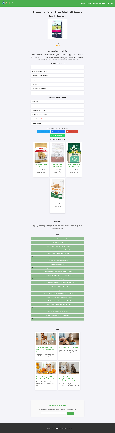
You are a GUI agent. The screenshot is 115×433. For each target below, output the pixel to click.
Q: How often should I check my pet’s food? (58, 279)
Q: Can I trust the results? (58, 242)
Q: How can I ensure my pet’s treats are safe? (59, 304)
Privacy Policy (61, 426)
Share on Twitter (44, 132)
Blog (112, 3)
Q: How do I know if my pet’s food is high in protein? (58, 297)
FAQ (108, 3)
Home (83, 3)
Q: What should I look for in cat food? (58, 260)
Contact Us (102, 3)
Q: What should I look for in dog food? (58, 257)
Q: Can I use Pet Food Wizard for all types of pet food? (59, 275)
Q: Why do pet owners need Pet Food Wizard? (59, 246)
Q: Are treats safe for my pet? (59, 264)
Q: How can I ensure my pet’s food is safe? (59, 253)
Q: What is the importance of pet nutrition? (58, 308)
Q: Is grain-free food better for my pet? (58, 286)
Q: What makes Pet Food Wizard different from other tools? (58, 282)
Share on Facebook (59, 132)
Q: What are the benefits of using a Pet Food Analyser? (58, 293)
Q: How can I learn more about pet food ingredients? (58, 319)
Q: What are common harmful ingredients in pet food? (59, 271)
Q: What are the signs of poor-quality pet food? (58, 315)
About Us (95, 3)
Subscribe (71, 413)
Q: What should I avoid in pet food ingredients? (59, 301)
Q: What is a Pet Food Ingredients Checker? (58, 250)
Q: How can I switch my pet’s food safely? (58, 311)
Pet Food (88, 3)
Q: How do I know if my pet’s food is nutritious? (59, 268)
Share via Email (73, 132)
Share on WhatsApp (58, 135)
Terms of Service (52, 426)
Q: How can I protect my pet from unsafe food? (58, 290)
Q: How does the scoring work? (59, 239)
